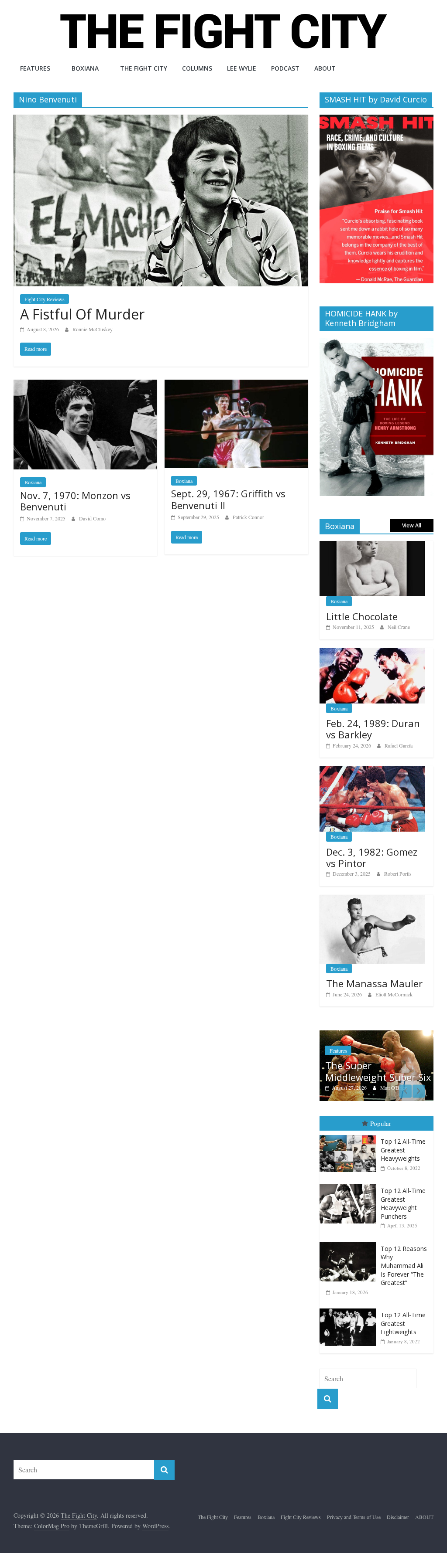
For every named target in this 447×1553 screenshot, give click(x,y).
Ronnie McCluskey (92, 329)
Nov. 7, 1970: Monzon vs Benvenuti (75, 501)
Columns (197, 68)
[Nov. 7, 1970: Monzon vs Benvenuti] (85, 385)
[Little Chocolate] (372, 545)
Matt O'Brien (393, 1087)
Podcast (285, 68)
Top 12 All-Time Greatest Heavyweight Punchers (403, 1203)
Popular (380, 1123)
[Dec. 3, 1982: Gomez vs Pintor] (372, 771)
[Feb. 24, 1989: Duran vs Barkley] (372, 653)
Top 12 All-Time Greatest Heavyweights (403, 1149)
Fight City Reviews (44, 299)
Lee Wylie (241, 68)
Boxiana (85, 68)
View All (411, 525)
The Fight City (143, 68)
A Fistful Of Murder (82, 314)
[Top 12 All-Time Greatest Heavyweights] (350, 1135)
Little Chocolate (362, 616)
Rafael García (399, 745)
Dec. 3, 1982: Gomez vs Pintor (371, 857)
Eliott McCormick (394, 994)
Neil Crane (399, 626)
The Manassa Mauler (374, 983)
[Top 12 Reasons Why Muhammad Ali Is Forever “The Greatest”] (350, 1242)
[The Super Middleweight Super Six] (377, 1035)
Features (35, 68)
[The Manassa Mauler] (372, 899)
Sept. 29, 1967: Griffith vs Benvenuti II (228, 499)
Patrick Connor (248, 516)
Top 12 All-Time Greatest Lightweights (403, 1323)
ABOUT (325, 68)
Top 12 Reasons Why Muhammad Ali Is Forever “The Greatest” (404, 1265)
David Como (92, 518)
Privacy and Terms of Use (354, 1516)
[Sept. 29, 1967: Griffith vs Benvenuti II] (236, 385)
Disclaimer (398, 1516)
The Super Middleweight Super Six (378, 1071)
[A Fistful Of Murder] (161, 120)
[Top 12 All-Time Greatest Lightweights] (350, 1309)
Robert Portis (398, 873)
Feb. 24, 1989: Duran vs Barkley (373, 729)
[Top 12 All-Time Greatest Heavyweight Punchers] (350, 1184)
